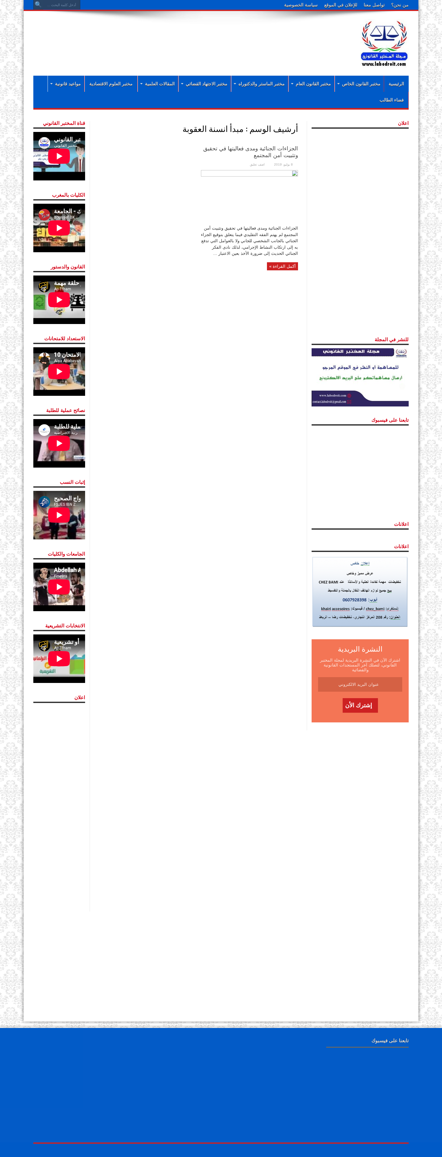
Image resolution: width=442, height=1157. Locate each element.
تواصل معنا (374, 4)
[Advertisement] (179, 36)
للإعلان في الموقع (340, 4)
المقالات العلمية (160, 83)
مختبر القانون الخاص (361, 83)
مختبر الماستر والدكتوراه (261, 83)
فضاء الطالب (392, 100)
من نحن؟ (400, 4)
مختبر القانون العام (313, 83)
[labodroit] (384, 42)
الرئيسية (396, 83)
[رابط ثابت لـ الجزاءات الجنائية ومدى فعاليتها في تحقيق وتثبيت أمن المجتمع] (249, 195)
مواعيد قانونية (68, 83)
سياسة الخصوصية (301, 4)
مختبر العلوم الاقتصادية (111, 83)
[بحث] (38, 5)
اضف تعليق (257, 164)
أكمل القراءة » (282, 266)
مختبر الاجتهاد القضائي (206, 83)
